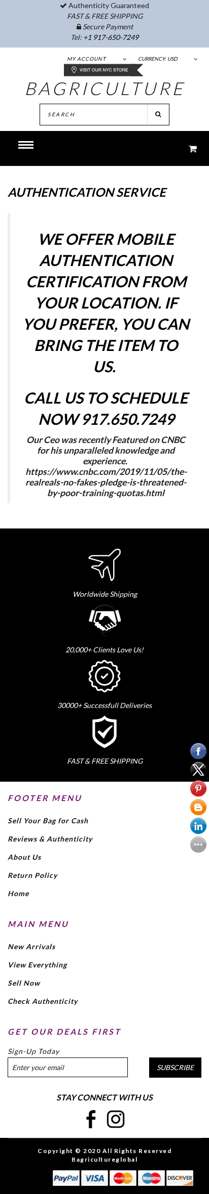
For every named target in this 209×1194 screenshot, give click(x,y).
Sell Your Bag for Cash (48, 820)
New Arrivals (31, 946)
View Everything (37, 964)
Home (18, 893)
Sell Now (24, 983)
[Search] (158, 114)
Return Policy (32, 875)
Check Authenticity (43, 1001)
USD (172, 59)
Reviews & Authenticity (50, 838)
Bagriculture (104, 88)
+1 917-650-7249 (110, 37)
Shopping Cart (186, 148)
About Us (24, 857)
